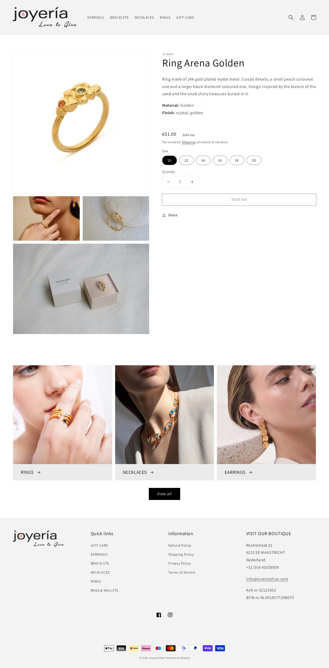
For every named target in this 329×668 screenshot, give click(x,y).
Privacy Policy (179, 563)
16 (220, 160)
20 (254, 160)
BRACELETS (100, 563)
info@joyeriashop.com (267, 579)
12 (186, 160)
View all (164, 493)
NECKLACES (100, 572)
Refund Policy (179, 545)
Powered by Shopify (178, 658)
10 (169, 160)
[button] (291, 17)
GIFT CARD (99, 545)
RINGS (96, 581)
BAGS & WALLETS (104, 590)
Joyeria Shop (156, 658)
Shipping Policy (181, 554)
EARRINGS (99, 554)
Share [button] (173, 215)
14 (203, 160)
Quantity (168, 172)
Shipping (188, 142)
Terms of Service (181, 572)
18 (237, 160)
